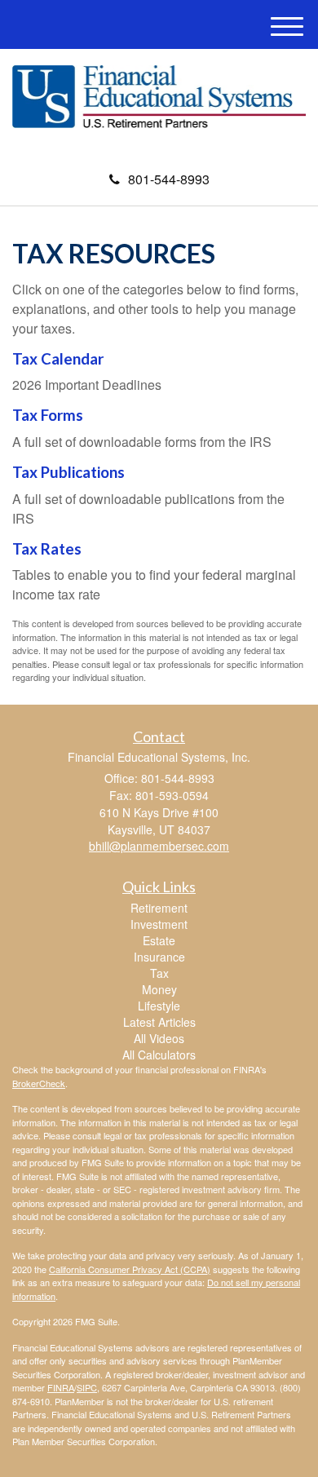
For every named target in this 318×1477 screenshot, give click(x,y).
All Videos (159, 1038)
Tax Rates (47, 549)
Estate (159, 940)
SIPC (87, 1387)
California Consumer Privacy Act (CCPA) (129, 1269)
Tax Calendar (58, 359)
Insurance (159, 957)
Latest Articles (159, 1022)
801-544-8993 (169, 179)
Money (159, 989)
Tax (159, 973)
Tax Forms (47, 415)
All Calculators (159, 1054)
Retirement (159, 908)
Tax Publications (68, 472)
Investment (159, 924)
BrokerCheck (38, 1083)
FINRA (60, 1387)
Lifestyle (159, 1005)
